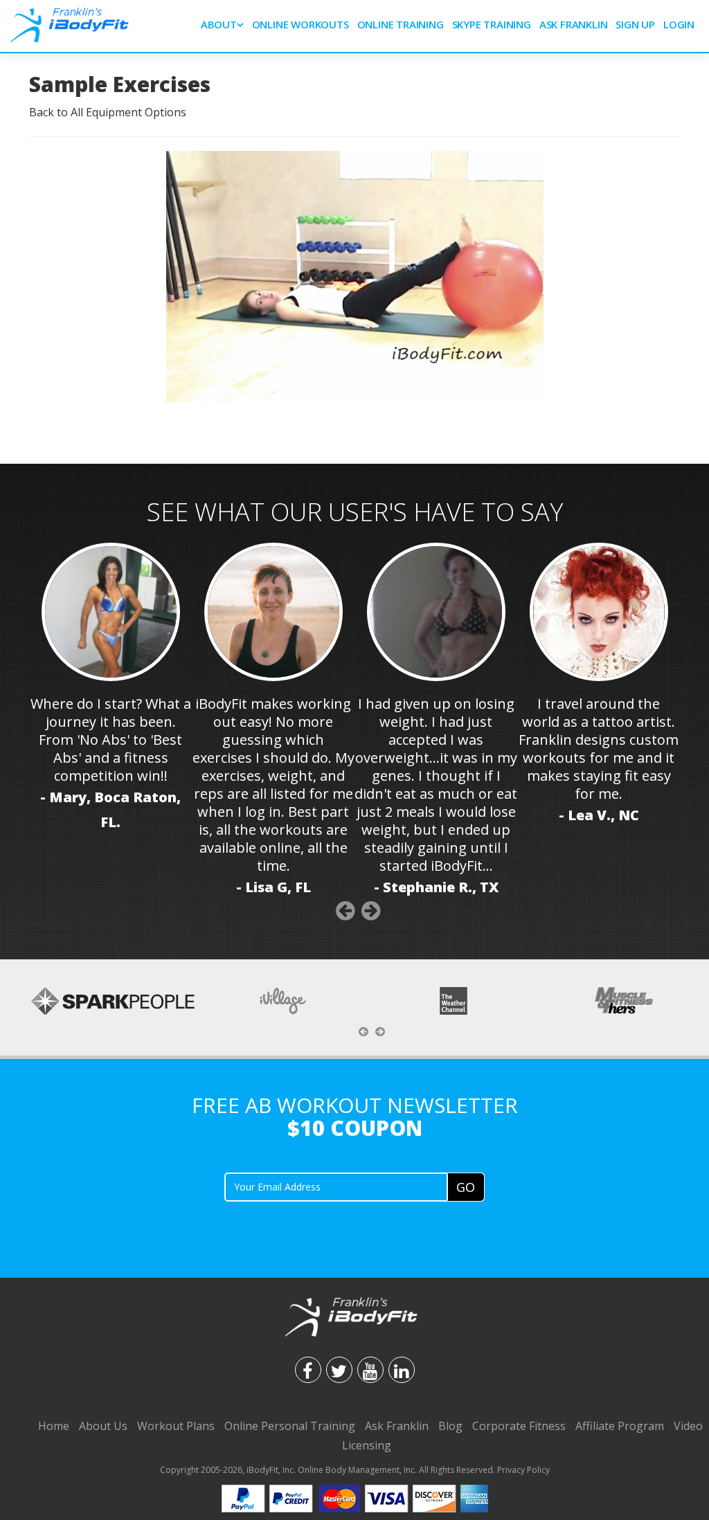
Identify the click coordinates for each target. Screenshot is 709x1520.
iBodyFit (262, 1470)
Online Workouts (300, 24)
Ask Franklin (573, 24)
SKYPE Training (491, 24)
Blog (450, 1425)
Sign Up (635, 24)
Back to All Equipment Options (107, 112)
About (219, 24)
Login (678, 24)
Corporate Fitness (519, 1425)
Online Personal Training (289, 1425)
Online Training (400, 24)
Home (53, 1425)
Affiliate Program (619, 1425)
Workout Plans (176, 1425)
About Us (103, 1425)
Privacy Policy (523, 1470)
